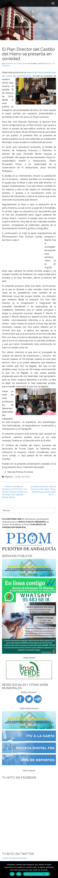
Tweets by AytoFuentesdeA (14, 858)
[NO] (54, 869)
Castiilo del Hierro (22, 476)
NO (18, 874)
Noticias (48, 63)
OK (12, 874)
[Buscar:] (29, 510)
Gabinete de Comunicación (16, 63)
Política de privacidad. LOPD (36, 874)
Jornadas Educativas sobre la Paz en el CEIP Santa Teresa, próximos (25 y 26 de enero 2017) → (43, 490)
